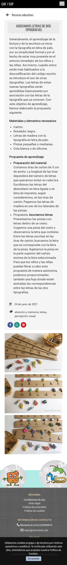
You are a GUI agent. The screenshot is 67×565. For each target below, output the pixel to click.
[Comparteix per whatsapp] (17, 325)
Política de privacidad (34, 507)
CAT (3, 3)
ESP (11, 3)
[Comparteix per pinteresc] (23, 325)
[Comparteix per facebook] (10, 325)
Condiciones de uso (34, 499)
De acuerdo (33, 558)
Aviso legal (34, 503)
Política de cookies (34, 510)
